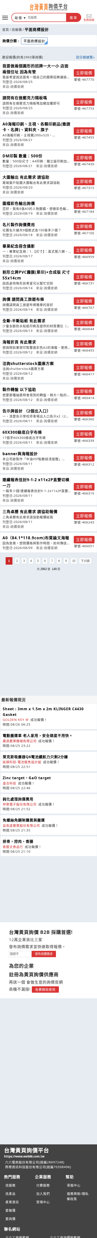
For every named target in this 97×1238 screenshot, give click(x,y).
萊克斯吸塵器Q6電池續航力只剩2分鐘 (35, 756)
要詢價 (10, 1219)
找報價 (17, 29)
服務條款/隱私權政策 (78, 1196)
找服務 (10, 1185)
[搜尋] (46, 17)
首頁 (5, 29)
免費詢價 (88, 19)
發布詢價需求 (44, 954)
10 (73, 561)
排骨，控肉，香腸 (18, 841)
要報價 (10, 1210)
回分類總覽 (84, 57)
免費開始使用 (45, 989)
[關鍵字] (20, 953)
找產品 (10, 1193)
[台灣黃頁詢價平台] (48, 7)
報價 (18, 18)
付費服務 (43, 1185)
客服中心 (74, 1185)
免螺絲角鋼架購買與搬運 (24, 820)
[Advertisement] (48, 604)
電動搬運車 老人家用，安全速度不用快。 (38, 735)
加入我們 (43, 1193)
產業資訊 (12, 1202)
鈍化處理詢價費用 (18, 799)
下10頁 (85, 561)
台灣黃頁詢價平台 (26, 1152)
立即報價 (84, 73)
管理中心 (43, 1202)
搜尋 (73, 17)
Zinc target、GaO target (27, 777)
